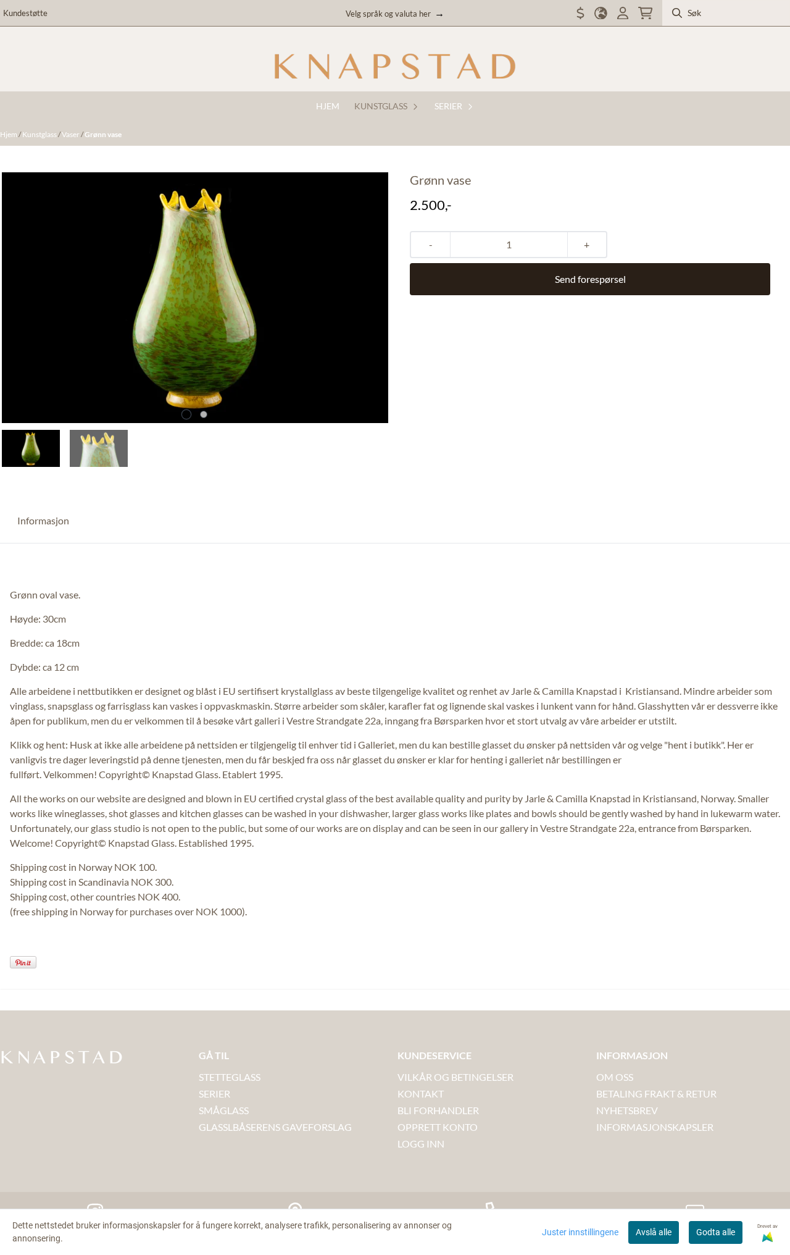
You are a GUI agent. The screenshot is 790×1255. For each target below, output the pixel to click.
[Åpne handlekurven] (645, 13)
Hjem (9, 134)
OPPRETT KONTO (437, 1127)
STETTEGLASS (229, 1077)
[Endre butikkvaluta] (580, 13)
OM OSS (614, 1077)
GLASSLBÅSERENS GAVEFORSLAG (275, 1127)
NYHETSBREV (627, 1110)
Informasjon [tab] (43, 520)
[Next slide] (370, 298)
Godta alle (715, 1232)
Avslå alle (654, 1232)
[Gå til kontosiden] (622, 13)
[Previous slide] (20, 298)
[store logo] (395, 66)
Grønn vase (103, 134)
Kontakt (420, 1093)
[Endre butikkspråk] (600, 13)
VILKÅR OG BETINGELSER (455, 1077)
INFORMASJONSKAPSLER (654, 1127)
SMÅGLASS (224, 1110)
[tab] (186, 414)
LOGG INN (420, 1143)
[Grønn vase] (195, 297)
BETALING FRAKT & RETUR (656, 1093)
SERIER (214, 1093)
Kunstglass (40, 134)
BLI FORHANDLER (438, 1110)
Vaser (71, 134)
